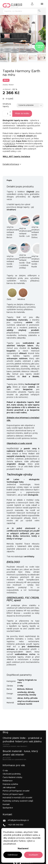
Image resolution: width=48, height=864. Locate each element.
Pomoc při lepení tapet (13, 794)
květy (26, 698)
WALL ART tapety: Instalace (16, 157)
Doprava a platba (10, 784)
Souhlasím (33, 855)
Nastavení (23, 848)
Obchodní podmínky (12, 774)
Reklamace (8, 781)
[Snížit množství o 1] (10, 115)
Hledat (41, 13)
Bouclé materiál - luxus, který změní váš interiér (20, 753)
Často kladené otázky (12, 777)
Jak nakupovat (9, 787)
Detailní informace (11, 164)
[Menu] (42, 4)
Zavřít (19, 173)
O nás (5, 771)
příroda (33, 698)
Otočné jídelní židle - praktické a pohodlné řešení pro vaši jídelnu (22, 740)
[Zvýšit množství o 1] (10, 112)
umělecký (21, 692)
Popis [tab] (9, 180)
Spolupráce (8, 808)
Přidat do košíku (22, 114)
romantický (22, 695)
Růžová (29, 689)
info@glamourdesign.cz (18, 820)
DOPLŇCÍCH (9, 144)
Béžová (20, 689)
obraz (20, 698)
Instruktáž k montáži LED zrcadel (17, 798)
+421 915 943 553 (15, 825)
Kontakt (6, 804)
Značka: (8, 84)
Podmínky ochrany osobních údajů (18, 801)
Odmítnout (13, 855)
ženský (32, 695)
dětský (31, 692)
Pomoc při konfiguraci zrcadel (16, 791)
